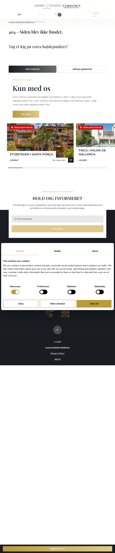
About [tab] (95, 251)
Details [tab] (57, 251)
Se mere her (59, 160)
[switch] (43, 292)
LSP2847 (14, 160)
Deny (21, 303)
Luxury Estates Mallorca (21, 22)
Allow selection (57, 303)
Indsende (57, 228)
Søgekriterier (57, 548)
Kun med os (32, 69)
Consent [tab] (20, 251)
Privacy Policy (58, 353)
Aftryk (57, 359)
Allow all (94, 303)
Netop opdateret (82, 69)
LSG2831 (83, 160)
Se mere (26, 114)
